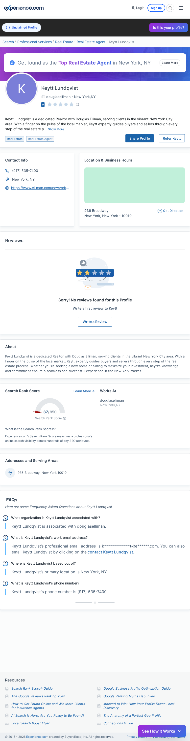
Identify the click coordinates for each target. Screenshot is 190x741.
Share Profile (139, 138)
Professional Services (34, 42)
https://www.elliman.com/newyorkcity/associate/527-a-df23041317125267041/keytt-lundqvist (40, 188)
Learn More (170, 62)
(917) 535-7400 (25, 170)
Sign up (156, 8)
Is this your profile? (168, 27)
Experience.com (37, 737)
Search (8, 42)
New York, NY (23, 179)
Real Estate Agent (91, 42)
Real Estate (64, 42)
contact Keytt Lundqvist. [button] (111, 551)
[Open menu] (181, 8)
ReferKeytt (172, 138)
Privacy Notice (137, 737)
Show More (56, 129)
